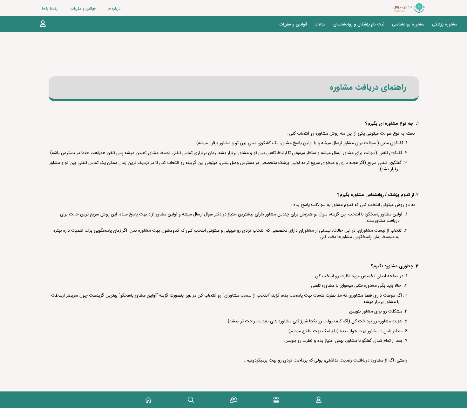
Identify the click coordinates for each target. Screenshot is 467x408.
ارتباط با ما (50, 8)
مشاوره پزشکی (444, 24)
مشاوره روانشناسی (408, 24)
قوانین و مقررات (83, 8)
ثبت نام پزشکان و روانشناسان (358, 24)
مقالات (320, 24)
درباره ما (114, 8)
